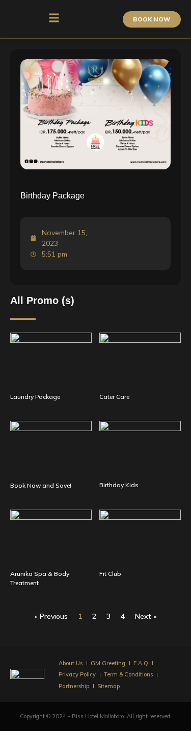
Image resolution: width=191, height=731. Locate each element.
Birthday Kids (119, 485)
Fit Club (110, 573)
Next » (145, 616)
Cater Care (114, 396)
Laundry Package (35, 396)
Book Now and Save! (40, 485)
